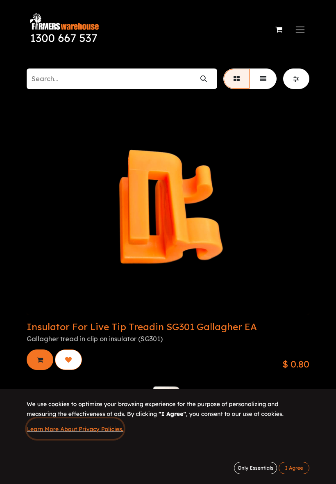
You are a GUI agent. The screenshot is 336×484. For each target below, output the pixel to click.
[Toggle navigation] (300, 29)
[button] (40, 359)
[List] (263, 78)
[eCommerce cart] (279, 30)
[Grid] (236, 78)
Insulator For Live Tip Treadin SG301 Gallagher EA (142, 327)
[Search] (203, 78)
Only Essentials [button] (255, 468)
